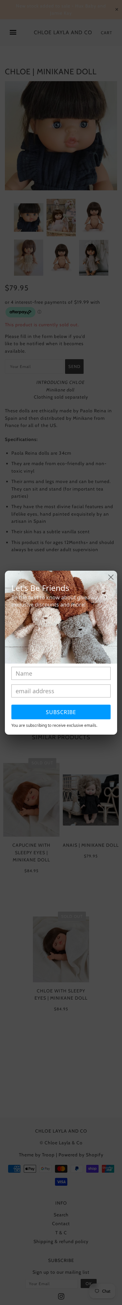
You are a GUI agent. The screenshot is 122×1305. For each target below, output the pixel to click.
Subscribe (61, 712)
